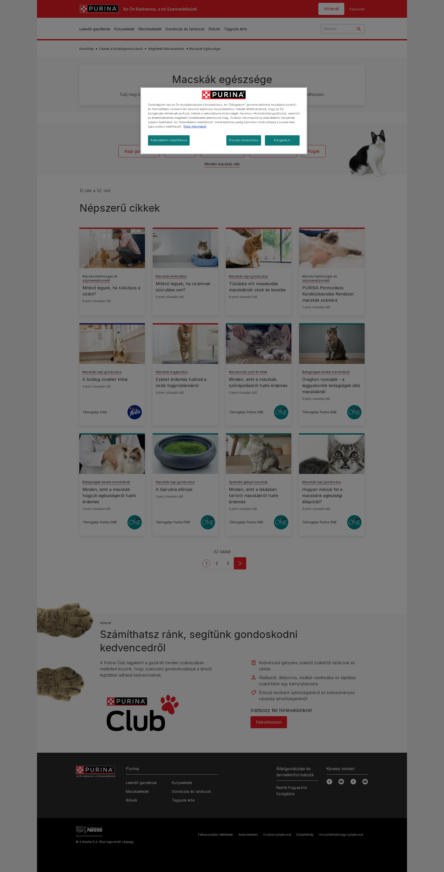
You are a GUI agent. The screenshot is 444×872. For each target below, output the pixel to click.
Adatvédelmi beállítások (169, 140)
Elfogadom (282, 140)
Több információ (194, 126)
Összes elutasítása (243, 140)
